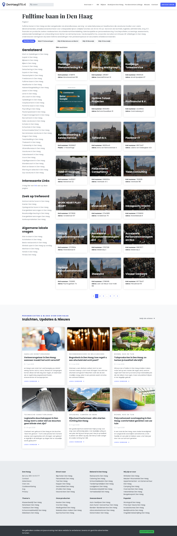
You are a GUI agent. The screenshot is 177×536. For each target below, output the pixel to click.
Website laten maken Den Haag (69, 510)
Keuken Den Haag (63, 502)
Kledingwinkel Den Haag (65, 507)
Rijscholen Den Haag (64, 476)
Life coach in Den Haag (31, 96)
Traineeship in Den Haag (32, 145)
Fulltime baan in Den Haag (32, 81)
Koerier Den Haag (29, 204)
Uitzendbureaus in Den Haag (33, 148)
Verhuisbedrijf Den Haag (99, 492)
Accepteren (146, 532)
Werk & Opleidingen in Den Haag (35, 54)
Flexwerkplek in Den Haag (32, 75)
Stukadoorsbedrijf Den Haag (101, 489)
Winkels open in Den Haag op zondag (37, 245)
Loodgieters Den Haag (98, 486)
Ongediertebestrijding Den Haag (136, 513)
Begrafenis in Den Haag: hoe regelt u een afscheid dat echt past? (88, 359)
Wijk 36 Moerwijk (88, 41)
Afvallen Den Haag (63, 489)
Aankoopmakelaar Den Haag (33, 219)
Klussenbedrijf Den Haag (32, 502)
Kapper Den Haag (63, 484)
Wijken (103, 5)
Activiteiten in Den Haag (31, 239)
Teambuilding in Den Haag (32, 139)
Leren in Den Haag (29, 94)
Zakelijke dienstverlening (37, 354)
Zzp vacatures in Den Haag (33, 172)
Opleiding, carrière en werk (83, 415)
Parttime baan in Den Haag (33, 106)
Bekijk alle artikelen (146, 318)
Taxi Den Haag (61, 481)
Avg (23, 489)
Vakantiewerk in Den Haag (32, 154)
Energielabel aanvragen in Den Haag (36, 210)
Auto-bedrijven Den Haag (100, 502)
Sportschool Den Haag (65, 513)
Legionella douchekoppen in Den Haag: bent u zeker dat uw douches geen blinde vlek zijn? (42, 421)
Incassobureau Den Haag (134, 507)
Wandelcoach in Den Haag (32, 163)
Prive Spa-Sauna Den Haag (134, 505)
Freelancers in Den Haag (32, 78)
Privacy (25, 492)
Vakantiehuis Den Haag (133, 492)
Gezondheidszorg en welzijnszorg (86, 354)
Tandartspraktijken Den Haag (101, 484)
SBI (98, 5)
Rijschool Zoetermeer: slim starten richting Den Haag (87, 419)
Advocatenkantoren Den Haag (102, 510)
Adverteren (168, 4)
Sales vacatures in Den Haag (33, 121)
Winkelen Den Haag (131, 476)
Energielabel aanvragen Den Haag (36, 216)
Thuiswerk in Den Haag (31, 142)
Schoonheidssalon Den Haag (101, 481)
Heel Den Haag (29, 41)
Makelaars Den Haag (30, 513)
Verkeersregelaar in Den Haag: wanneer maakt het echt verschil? (42, 359)
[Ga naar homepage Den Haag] (13, 5)
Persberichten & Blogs (133, 5)
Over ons (25, 484)
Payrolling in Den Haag (31, 109)
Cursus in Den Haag (30, 66)
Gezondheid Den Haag (65, 486)
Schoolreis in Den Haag (31, 127)
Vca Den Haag (61, 505)
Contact (154, 5)
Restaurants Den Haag (99, 476)
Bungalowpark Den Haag (133, 494)
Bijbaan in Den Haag (30, 60)
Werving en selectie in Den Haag (35, 170)
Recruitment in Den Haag (32, 118)
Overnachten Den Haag (133, 489)
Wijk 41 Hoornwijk (104, 41)
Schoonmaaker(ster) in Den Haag (35, 130)
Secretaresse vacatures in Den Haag (37, 133)
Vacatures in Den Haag (31, 151)
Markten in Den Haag (30, 248)
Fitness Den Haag (29, 255)
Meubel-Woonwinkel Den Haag (136, 478)
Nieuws (147, 5)
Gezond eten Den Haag (65, 492)
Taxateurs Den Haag (30, 507)
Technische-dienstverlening (38, 415)
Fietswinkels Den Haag (65, 478)
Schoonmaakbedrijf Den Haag (34, 510)
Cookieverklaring (29, 486)
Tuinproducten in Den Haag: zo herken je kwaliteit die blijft (130, 359)
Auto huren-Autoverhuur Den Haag (104, 505)
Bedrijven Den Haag (115, 5)
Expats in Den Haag (30, 72)
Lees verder (30, 381)
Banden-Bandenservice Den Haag (103, 507)
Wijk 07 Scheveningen (45, 41)
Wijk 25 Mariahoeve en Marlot (68, 41)
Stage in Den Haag (29, 136)
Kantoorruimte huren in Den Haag (35, 201)
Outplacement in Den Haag (33, 103)
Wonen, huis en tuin (124, 354)
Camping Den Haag (131, 486)
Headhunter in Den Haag (32, 84)
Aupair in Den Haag (29, 57)
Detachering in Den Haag (32, 69)
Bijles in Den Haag (29, 63)
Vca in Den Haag (28, 157)
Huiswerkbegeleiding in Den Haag (35, 87)
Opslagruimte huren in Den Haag (35, 207)
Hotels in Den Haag (29, 252)
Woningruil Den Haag (132, 502)
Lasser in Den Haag (29, 90)
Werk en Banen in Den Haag (33, 166)
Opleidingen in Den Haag (32, 100)
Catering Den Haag (97, 478)
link (35, 185)
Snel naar (88, 5)
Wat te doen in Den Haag (32, 236)
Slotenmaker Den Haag (99, 513)
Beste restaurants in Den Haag (34, 242)
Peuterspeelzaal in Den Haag (33, 112)
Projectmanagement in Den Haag (35, 115)
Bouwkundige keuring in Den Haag (35, 213)
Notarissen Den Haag (30, 505)
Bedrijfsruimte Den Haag (133, 510)
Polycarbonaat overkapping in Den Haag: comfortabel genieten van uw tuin (133, 421)
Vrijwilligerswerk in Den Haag (33, 160)
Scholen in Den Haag (30, 124)
